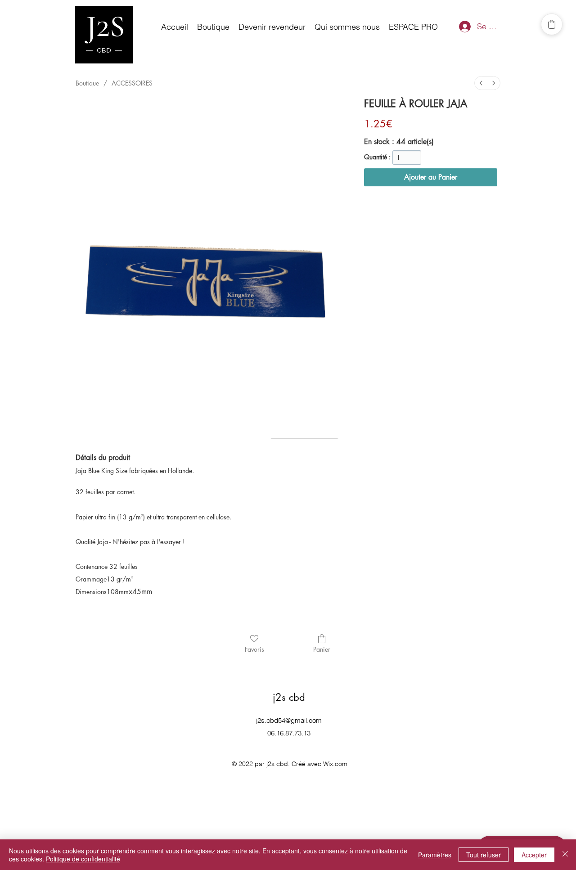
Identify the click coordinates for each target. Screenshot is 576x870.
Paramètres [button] (434, 854)
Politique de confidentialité (83, 858)
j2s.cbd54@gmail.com (289, 720)
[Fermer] (565, 855)
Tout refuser (483, 854)
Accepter (534, 854)
